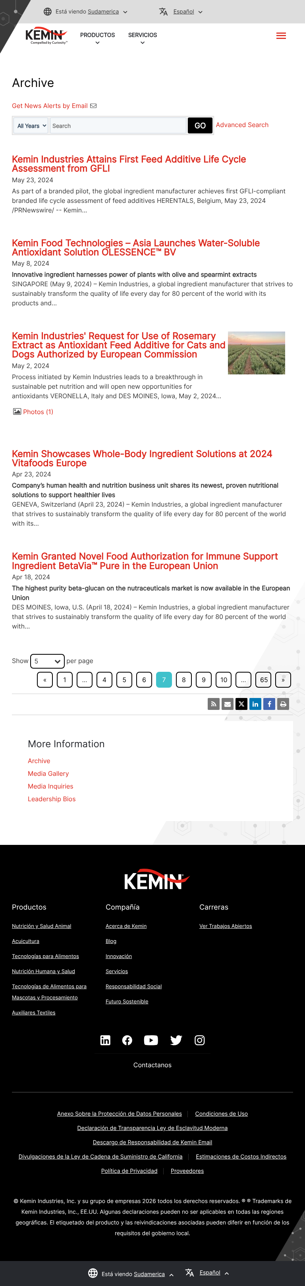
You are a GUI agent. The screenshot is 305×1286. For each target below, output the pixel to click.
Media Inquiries (50, 786)
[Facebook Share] (269, 704)
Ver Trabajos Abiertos (225, 926)
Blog (111, 941)
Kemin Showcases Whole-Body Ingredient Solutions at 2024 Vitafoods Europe (142, 458)
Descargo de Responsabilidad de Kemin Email (152, 1142)
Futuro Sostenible (127, 1002)
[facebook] (127, 1040)
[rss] (214, 704)
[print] (283, 704)
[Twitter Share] (241, 704)
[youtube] (151, 1040)
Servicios (117, 971)
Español (184, 11)
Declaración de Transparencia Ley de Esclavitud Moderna (152, 1128)
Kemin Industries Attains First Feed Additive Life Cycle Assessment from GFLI (129, 164)
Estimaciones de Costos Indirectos (241, 1156)
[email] (228, 704)
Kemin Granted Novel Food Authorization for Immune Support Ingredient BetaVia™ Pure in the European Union (145, 561)
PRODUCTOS (97, 35)
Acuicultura (25, 941)
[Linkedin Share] (255, 704)
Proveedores (187, 1171)
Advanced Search (242, 125)
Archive (39, 761)
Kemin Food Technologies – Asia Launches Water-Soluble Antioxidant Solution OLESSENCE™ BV (136, 247)
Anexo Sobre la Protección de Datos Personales (119, 1114)
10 (223, 680)
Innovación (119, 956)
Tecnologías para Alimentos (45, 956)
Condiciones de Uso (221, 1114)
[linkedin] (105, 1040)
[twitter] (176, 1040)
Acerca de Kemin (126, 926)
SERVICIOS (142, 35)
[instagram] (200, 1040)
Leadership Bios (52, 799)
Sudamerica (103, 11)
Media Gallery (48, 773)
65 (264, 680)
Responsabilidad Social (134, 986)
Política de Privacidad (129, 1171)
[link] (47, 35)
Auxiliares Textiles (34, 1013)
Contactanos (152, 1065)
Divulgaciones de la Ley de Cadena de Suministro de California (101, 1156)
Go (200, 125)
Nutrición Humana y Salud (43, 971)
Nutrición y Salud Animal (41, 926)
